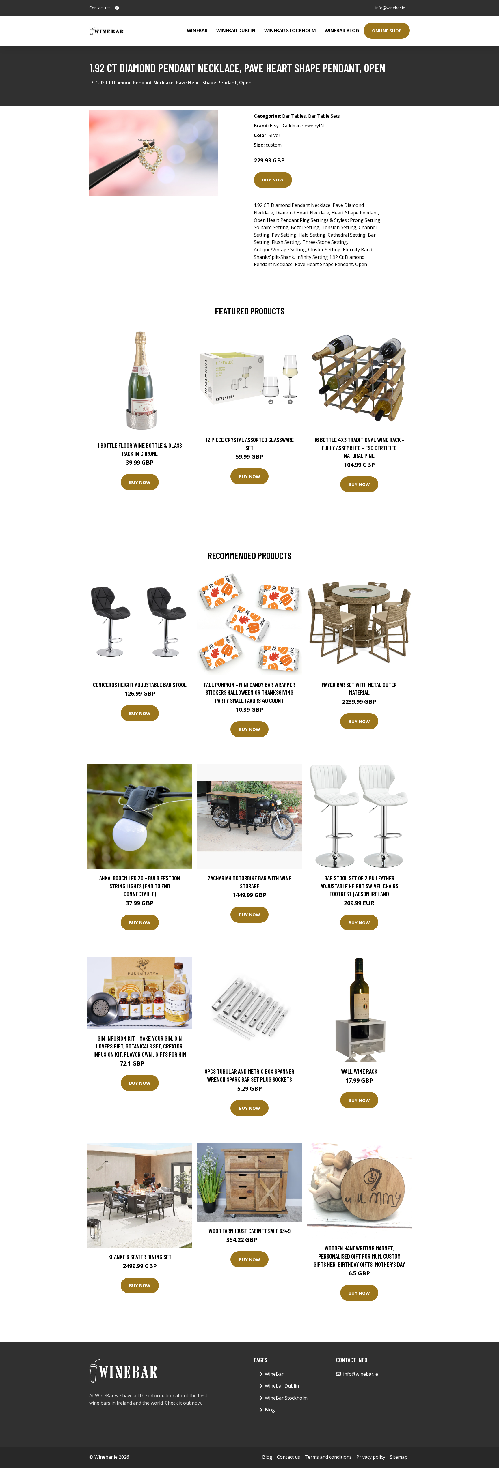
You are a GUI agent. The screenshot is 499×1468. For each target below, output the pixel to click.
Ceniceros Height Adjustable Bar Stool (140, 684)
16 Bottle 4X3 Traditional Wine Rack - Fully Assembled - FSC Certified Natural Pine (359, 447)
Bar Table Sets (324, 116)
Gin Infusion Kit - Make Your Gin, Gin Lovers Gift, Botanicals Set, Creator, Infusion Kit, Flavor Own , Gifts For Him (140, 1046)
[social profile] (117, 7)
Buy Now (273, 180)
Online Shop (386, 30)
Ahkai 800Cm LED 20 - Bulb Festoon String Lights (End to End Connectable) (139, 885)
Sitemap (398, 1457)
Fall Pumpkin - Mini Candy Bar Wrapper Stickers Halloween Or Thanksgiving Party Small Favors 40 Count (249, 692)
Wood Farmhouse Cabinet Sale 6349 (249, 1230)
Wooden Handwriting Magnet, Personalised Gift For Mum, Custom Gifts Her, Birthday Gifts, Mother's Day (359, 1255)
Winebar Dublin (236, 30)
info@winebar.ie (390, 7)
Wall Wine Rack (359, 1071)
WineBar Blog (342, 30)
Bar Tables (294, 116)
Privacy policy (370, 1457)
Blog (270, 1410)
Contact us (288, 1457)
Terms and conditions (328, 1457)
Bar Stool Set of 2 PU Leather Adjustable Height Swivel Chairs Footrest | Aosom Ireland (359, 885)
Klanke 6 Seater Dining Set (140, 1256)
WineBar (197, 30)
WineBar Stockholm (290, 30)
